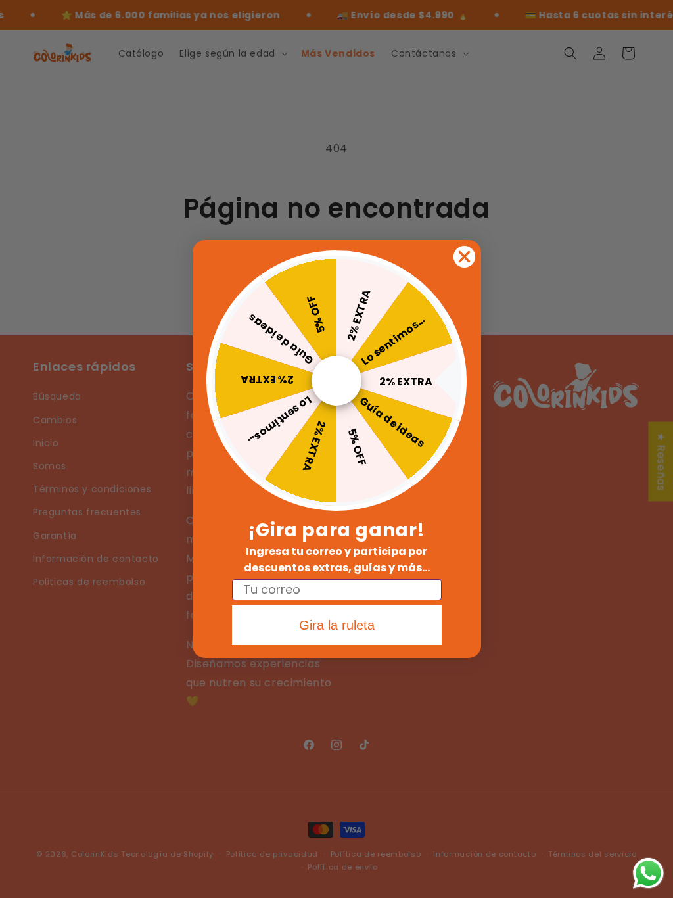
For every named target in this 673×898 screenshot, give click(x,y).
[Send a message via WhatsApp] (648, 873)
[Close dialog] (464, 256)
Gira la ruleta (337, 625)
